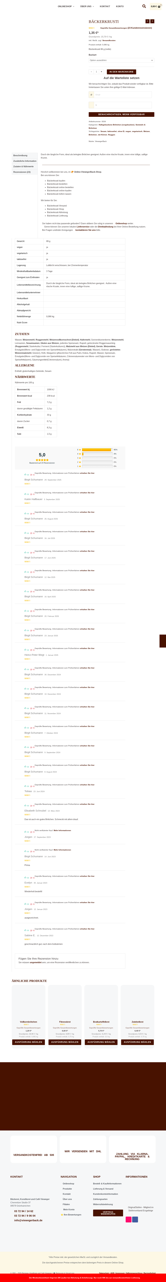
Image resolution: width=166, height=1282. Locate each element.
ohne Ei (121, 131)
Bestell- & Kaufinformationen (107, 1184)
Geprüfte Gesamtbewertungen (113, 28)
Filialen (66, 1204)
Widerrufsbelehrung (103, 1204)
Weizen (146, 131)
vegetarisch (137, 131)
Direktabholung (105, 227)
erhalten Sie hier (87, 473)
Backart (92, 55)
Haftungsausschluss (134, 1273)
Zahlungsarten (100, 1199)
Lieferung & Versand (103, 1189)
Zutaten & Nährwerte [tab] (23, 166)
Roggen (111, 135)
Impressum (120, 1273)
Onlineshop (64, 6)
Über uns (85, 6)
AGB (112, 1273)
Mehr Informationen (62, 830)
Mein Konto (68, 1209)
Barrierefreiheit (150, 1273)
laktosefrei (112, 131)
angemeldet (36, 962)
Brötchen (93, 135)
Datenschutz (104, 1273)
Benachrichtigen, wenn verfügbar (121, 114)
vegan (128, 131)
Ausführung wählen (28, 1042)
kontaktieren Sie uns (85, 230)
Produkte (67, 1189)
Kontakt (104, 6)
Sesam (103, 131)
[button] (73, 6)
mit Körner (102, 135)
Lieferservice (83, 227)
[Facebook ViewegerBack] (136, 6)
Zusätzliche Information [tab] (24, 161)
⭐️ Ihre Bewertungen (71, 1215)
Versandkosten (109, 40)
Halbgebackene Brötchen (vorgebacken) (116, 125)
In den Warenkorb (121, 72)
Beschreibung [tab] (20, 155)
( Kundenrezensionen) (140, 28)
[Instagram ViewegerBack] (129, 6)
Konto (120, 6)
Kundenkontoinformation (105, 1194)
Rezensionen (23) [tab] (21, 172)
